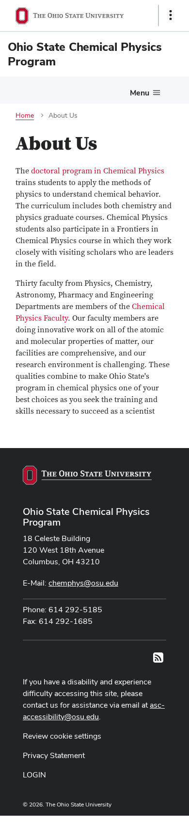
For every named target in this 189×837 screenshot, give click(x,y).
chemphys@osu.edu (83, 583)
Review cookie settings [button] (62, 736)
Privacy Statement (54, 755)
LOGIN (34, 775)
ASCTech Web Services (136, 824)
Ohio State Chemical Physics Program (86, 516)
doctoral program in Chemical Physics (96, 171)
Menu (139, 93)
